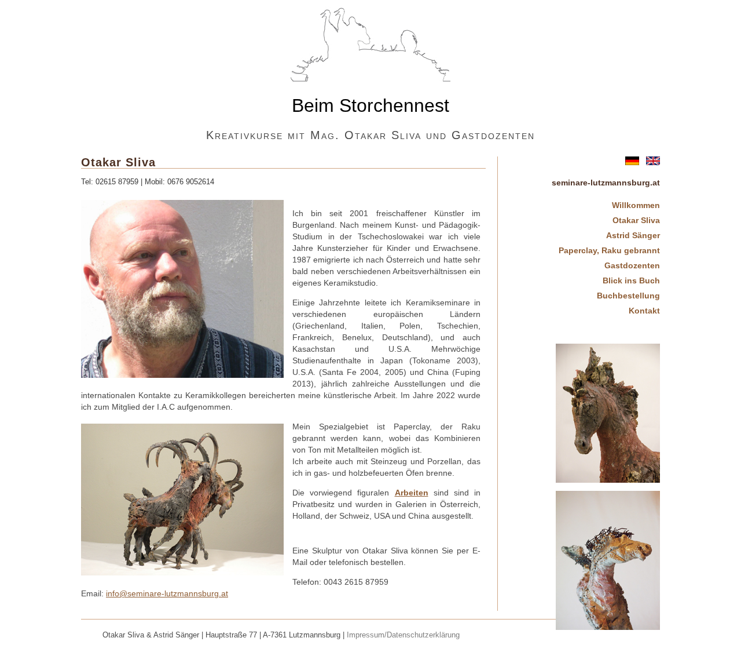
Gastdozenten (632, 265)
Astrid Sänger (633, 235)
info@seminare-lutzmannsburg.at (167, 593)
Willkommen (636, 205)
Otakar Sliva (636, 220)
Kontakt (644, 310)
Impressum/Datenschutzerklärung (403, 635)
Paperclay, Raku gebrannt (609, 250)
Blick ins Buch (631, 280)
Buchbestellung (628, 295)
